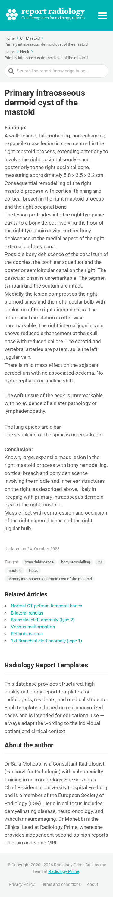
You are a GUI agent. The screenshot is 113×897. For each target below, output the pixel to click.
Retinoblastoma (27, 633)
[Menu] (102, 15)
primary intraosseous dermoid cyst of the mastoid (50, 579)
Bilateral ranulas (27, 613)
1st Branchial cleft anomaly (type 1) (46, 641)
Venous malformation (33, 627)
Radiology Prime (64, 871)
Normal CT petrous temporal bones (46, 606)
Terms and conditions (61, 884)
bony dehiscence (39, 562)
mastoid (14, 570)
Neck (33, 570)
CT (100, 562)
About (92, 884)
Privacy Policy (22, 884)
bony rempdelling (75, 562)
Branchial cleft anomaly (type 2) (42, 620)
